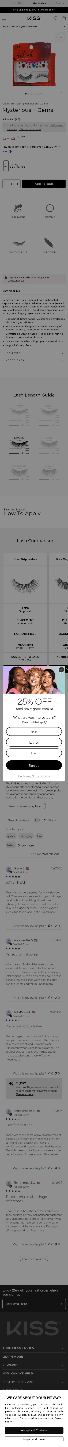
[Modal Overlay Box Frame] (34, 723)
